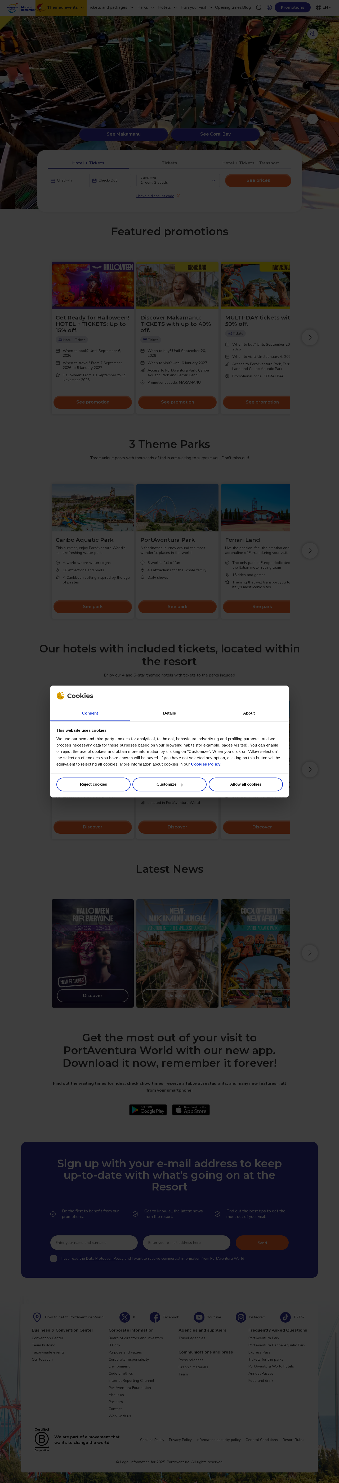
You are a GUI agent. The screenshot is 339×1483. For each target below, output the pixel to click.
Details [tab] (169, 713)
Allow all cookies (245, 784)
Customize (166, 784)
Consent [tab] (90, 713)
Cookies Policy (205, 764)
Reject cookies (93, 784)
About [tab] (249, 713)
